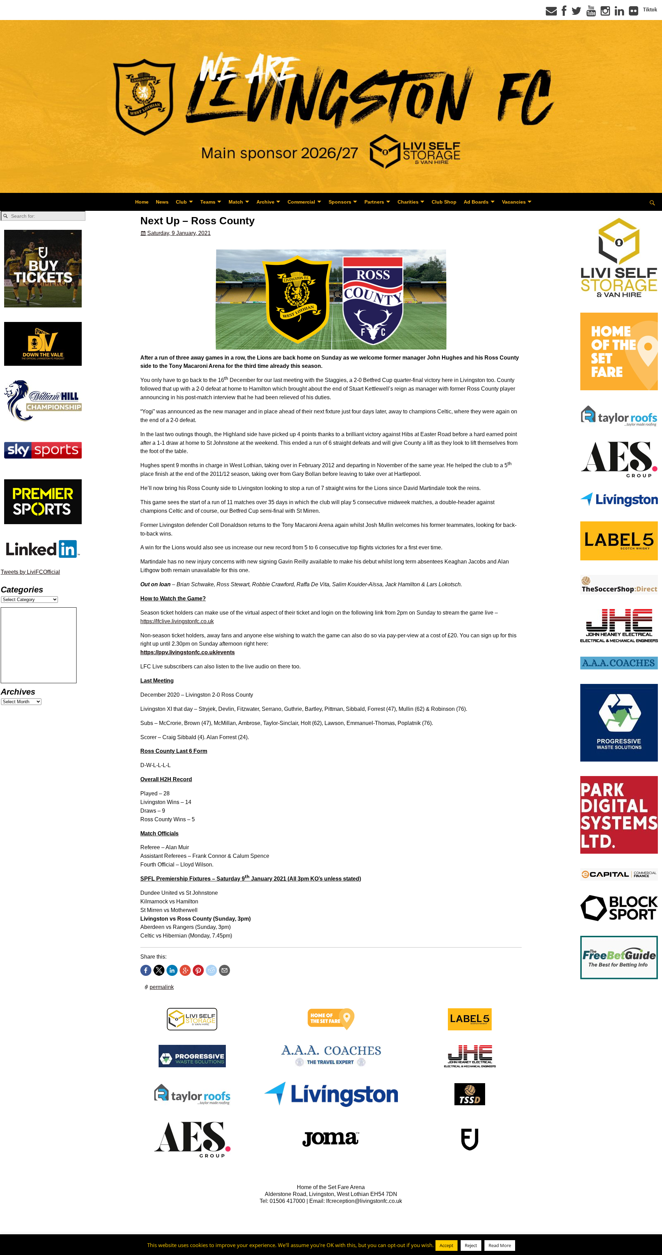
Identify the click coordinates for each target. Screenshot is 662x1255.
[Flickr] (633, 13)
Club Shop (444, 202)
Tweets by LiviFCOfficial (30, 572)
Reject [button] (471, 1245)
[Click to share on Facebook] (145, 970)
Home (142, 202)
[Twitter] (576, 13)
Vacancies (514, 202)
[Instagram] (605, 13)
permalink (162, 987)
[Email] (551, 13)
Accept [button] (446, 1245)
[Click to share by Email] (224, 970)
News (162, 202)
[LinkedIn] (619, 13)
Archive (265, 202)
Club (181, 202)
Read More (500, 1245)
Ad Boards (476, 202)
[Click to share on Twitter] (158, 970)
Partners (374, 202)
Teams (207, 202)
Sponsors (340, 202)
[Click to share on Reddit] (211, 970)
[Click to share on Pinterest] (198, 970)
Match (236, 202)
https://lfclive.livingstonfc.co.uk (177, 621)
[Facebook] (564, 13)
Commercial (301, 202)
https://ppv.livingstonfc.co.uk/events (187, 652)
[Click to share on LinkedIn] (172, 970)
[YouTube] (591, 13)
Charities (408, 202)
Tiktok (650, 9)
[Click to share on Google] (185, 970)
